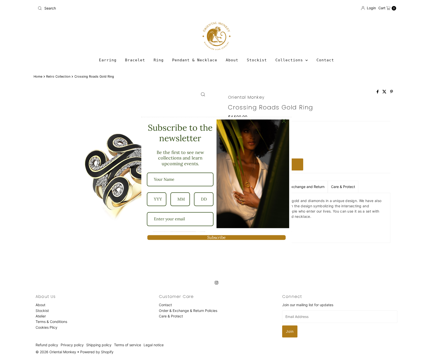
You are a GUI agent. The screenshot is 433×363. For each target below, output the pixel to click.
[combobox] (125, 8)
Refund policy (47, 345)
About (232, 60)
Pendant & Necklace (194, 60)
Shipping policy (99, 345)
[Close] (284, 121)
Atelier (41, 316)
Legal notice (154, 345)
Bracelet (135, 60)
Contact (325, 60)
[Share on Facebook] (378, 91)
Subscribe (216, 237)
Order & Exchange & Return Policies (188, 310)
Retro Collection (58, 76)
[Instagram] (216, 282)
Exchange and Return (306, 187)
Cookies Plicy (46, 327)
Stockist (257, 60)
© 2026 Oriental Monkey (56, 352)
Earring (108, 60)
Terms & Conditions (51, 321)
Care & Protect (343, 187)
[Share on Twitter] (385, 91)
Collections (290, 60)
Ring (159, 60)
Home (38, 76)
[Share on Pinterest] (391, 91)
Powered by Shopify (97, 352)
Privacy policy (72, 345)
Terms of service (127, 345)
